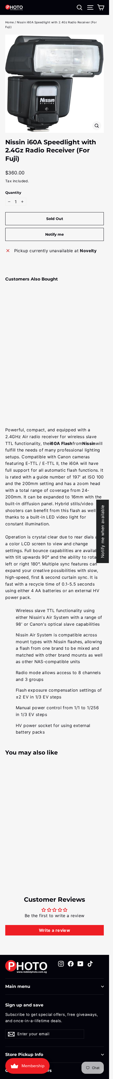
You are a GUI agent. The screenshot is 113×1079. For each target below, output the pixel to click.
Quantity (13, 193)
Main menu (17, 986)
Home (9, 22)
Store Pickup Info (24, 1054)
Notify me (54, 234)
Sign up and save (24, 1005)
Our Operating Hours (28, 1070)
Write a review (54, 930)
